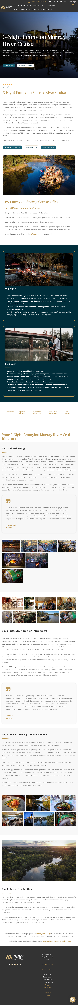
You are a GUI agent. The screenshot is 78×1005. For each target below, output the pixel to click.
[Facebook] (50, 1)
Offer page (35, 234)
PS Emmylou (50, 5)
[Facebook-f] (9, 964)
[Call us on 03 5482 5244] (29, 2)
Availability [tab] (10, 412)
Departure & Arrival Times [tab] (37, 412)
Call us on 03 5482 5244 (39, 2)
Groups (34, 10)
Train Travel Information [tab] (53, 412)
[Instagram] (53, 1)
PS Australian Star (21, 10)
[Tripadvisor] (65, 1)
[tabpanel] (39, 420)
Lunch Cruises (37, 5)
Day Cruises (24, 5)
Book (48, 10)
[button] (73, 4)
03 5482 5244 (47, 970)
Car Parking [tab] (67, 412)
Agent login (72, 2)
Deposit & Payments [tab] (22, 412)
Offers (42, 10)
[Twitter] (57, 1)
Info (15, 5)
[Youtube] (61, 1)
